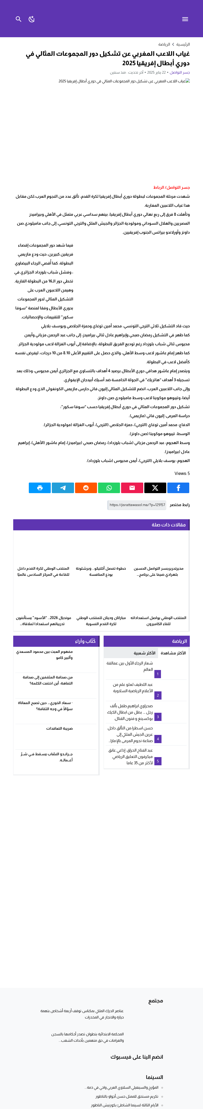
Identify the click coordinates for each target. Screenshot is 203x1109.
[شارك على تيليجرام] (62, 488)
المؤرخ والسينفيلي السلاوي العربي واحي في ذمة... (121, 1087)
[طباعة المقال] (39, 488)
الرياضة (164, 44)
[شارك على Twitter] (155, 488)
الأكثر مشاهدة (173, 653)
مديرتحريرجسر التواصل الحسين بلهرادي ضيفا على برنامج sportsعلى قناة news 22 (158, 574)
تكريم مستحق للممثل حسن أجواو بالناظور (126, 1096)
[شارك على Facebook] (178, 488)
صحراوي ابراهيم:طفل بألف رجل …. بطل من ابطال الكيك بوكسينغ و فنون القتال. (130, 712)
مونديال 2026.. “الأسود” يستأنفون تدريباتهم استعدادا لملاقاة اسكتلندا (43, 624)
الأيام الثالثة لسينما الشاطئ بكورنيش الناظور (124, 1105)
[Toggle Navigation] (186, 18)
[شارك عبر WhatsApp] (109, 488)
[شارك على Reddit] (86, 488)
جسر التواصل (180, 72)
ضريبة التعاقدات (59, 728)
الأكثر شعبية (144, 653)
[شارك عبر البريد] (132, 488)
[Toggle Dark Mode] (32, 18)
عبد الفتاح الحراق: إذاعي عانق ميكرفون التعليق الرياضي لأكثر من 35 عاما (130, 756)
